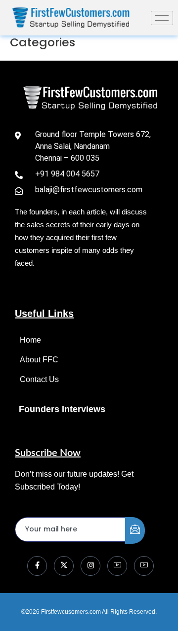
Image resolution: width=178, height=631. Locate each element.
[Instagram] (90, 566)
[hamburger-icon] (162, 18)
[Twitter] (64, 566)
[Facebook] (37, 566)
